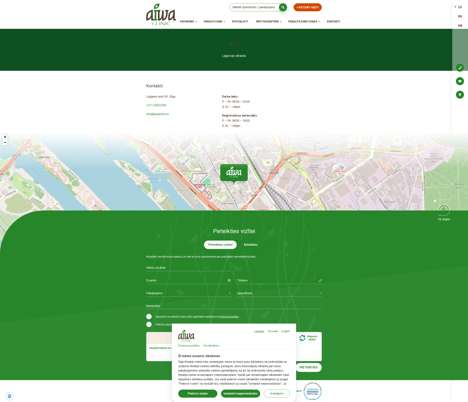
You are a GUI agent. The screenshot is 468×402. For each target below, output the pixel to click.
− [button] (5, 142)
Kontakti (333, 21)
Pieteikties (309, 367)
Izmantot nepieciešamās (240, 393)
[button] (234, 174)
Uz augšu (444, 219)
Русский (273, 331)
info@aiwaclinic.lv (157, 114)
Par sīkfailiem (211, 345)
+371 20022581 (156, 105)
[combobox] (188, 293)
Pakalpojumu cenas (302, 21)
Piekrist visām (198, 393)
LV (460, 7)
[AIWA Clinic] (161, 14)
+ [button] (5, 137)
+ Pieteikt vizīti (308, 7)
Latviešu (259, 331)
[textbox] (188, 293)
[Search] (283, 7)
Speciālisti (240, 21)
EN (460, 26)
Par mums (187, 21)
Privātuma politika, (189, 345)
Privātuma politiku (228, 316)
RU (460, 16)
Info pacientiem (267, 21)
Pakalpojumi (213, 21)
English (286, 331)
